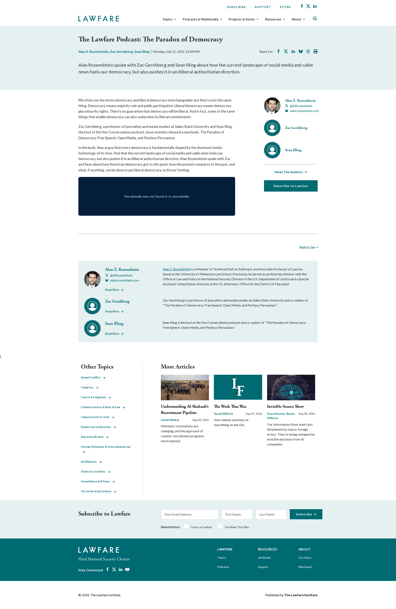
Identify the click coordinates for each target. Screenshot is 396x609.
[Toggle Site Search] (315, 18)
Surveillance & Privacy (96, 481)
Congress (88, 387)
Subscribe (236, 7)
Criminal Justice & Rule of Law (102, 407)
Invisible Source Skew (285, 406)
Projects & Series (242, 19)
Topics (167, 19)
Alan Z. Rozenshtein (93, 51)
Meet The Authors (289, 172)
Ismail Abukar (170, 420)
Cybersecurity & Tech (96, 417)
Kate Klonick (276, 413)
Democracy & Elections (97, 427)
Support (263, 7)
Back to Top (307, 247)
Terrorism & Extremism (97, 491)
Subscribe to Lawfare (290, 186)
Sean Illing (141, 51)
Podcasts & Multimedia (200, 19)
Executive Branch (93, 436)
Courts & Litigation (94, 397)
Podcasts (223, 567)
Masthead (304, 567)
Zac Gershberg (121, 51)
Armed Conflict (92, 377)
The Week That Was (230, 406)
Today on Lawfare (201, 527)
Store (285, 7)
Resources (273, 19)
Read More (112, 289)
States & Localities (94, 471)
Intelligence (90, 461)
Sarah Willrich (223, 413)
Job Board (264, 557)
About (296, 19)
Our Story (304, 557)
